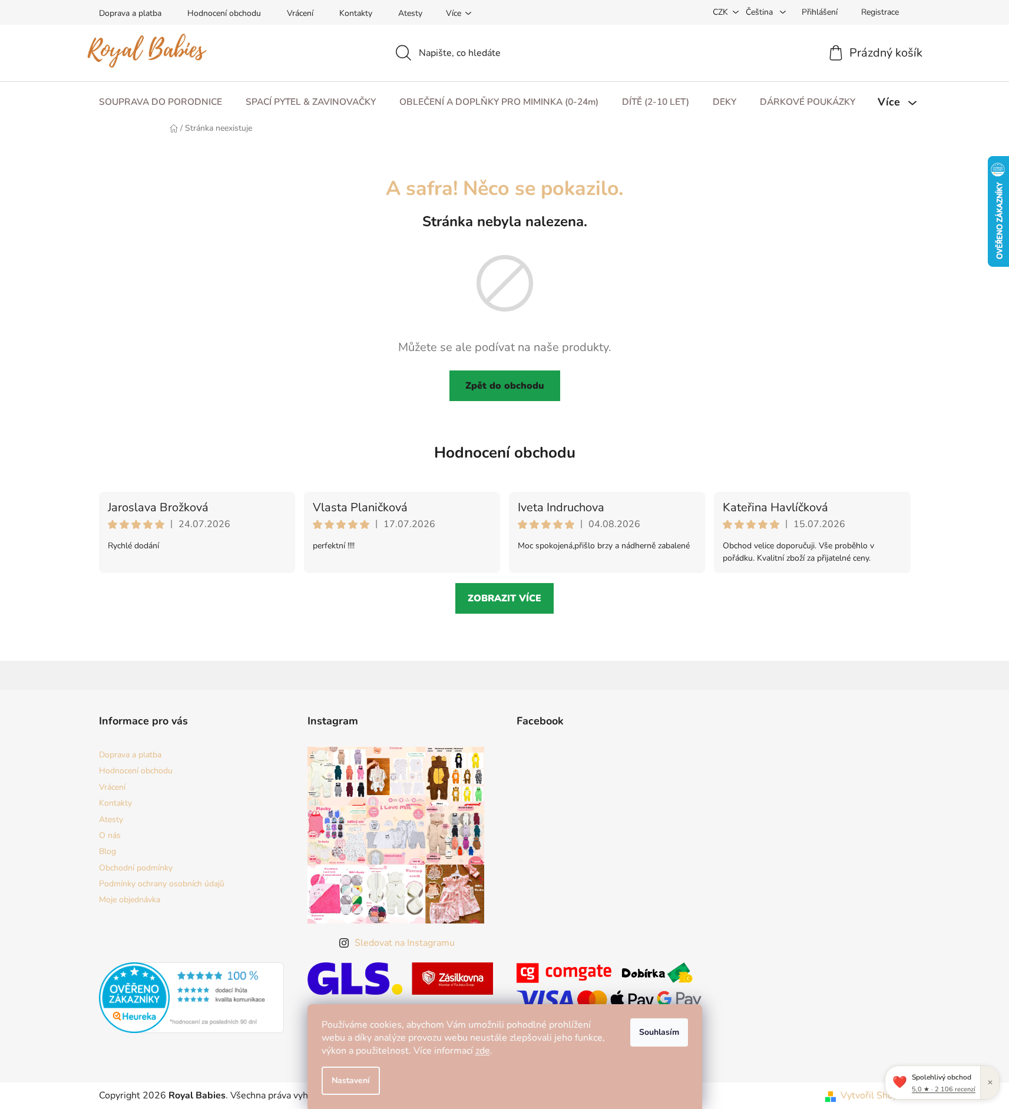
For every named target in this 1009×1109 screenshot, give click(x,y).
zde (482, 1050)
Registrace (880, 12)
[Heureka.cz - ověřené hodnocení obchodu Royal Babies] (191, 997)
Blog (107, 851)
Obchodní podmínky (136, 867)
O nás (110, 835)
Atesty (410, 13)
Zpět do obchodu (504, 385)
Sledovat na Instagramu (405, 942)
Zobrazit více (504, 598)
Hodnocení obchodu (224, 13)
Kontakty (355, 13)
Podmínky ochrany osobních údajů (161, 883)
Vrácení (300, 13)
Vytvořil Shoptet (876, 1095)
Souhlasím (659, 1032)
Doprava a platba (130, 13)
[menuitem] (160, 102)
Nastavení (351, 1080)
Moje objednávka (129, 899)
